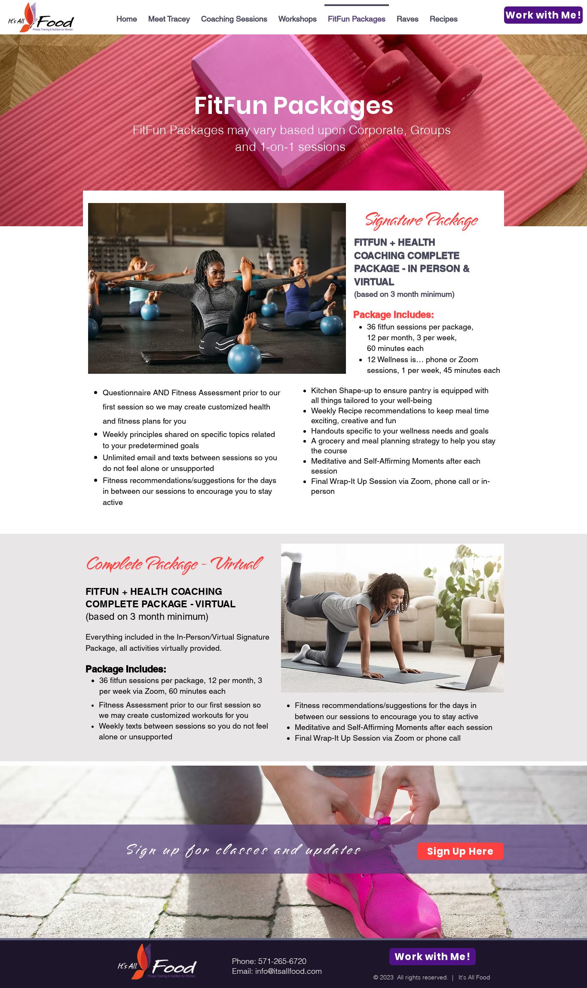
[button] (443, 15)
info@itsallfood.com (288, 971)
